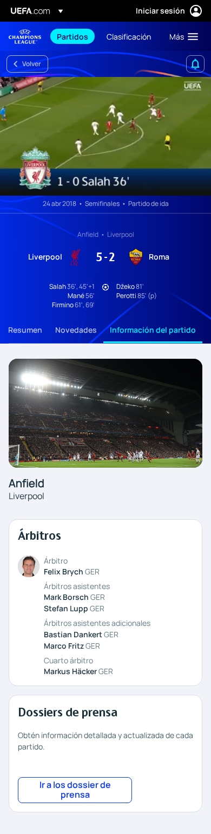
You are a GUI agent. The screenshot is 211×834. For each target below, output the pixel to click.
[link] (72, 36)
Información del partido (153, 330)
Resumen (25, 330)
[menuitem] (72, 36)
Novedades (76, 330)
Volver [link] (31, 63)
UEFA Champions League (25, 36)
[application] (105, 136)
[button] (181, 36)
